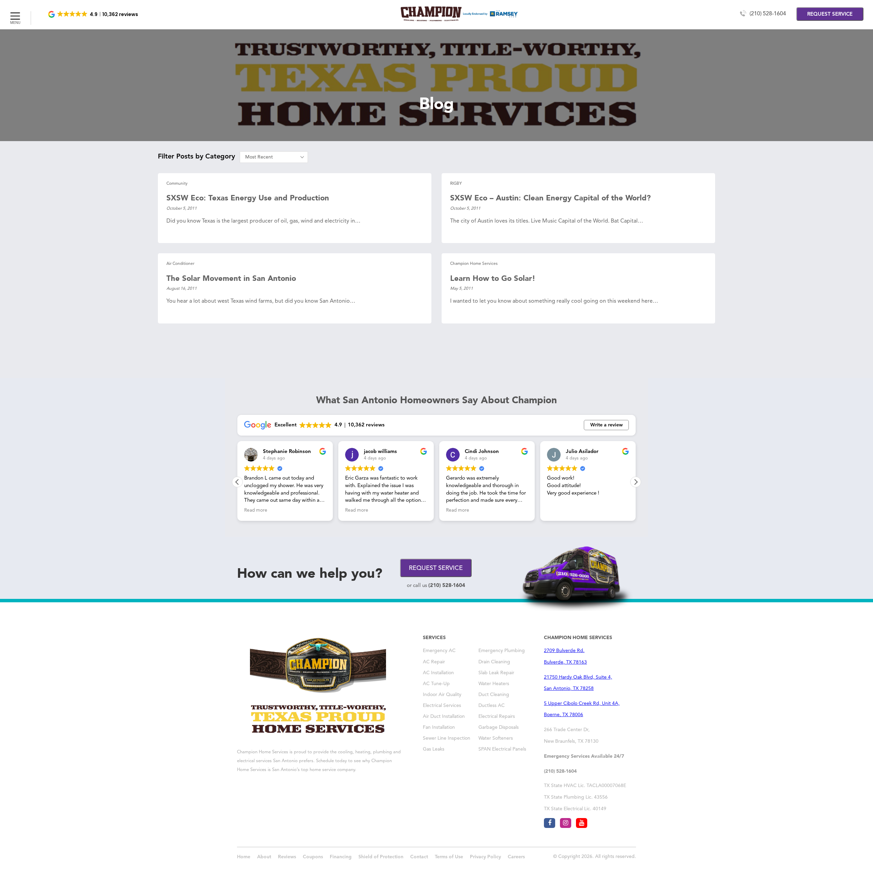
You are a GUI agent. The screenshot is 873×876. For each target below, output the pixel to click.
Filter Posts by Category (196, 156)
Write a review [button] (606, 425)
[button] (93, 14)
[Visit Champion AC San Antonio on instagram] (565, 823)
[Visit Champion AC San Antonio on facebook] (549, 823)
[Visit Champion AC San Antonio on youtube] (581, 823)
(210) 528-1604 (768, 14)
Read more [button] (255, 510)
